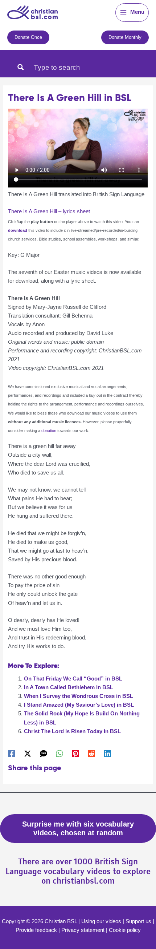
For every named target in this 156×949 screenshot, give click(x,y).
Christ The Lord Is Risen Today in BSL (72, 731)
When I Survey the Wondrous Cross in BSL (78, 696)
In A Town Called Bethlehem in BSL (68, 687)
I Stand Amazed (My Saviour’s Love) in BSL (79, 705)
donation (49, 430)
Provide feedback (36, 930)
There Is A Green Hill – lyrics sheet (49, 211)
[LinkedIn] (107, 753)
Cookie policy (125, 930)
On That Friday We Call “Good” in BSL (73, 679)
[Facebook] (11, 753)
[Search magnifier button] (21, 67)
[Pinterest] (75, 753)
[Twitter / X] (27, 753)
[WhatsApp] (59, 753)
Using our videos (101, 921)
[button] (28, 37)
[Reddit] (91, 753)
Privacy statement (82, 930)
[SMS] (43, 753)
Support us (138, 921)
